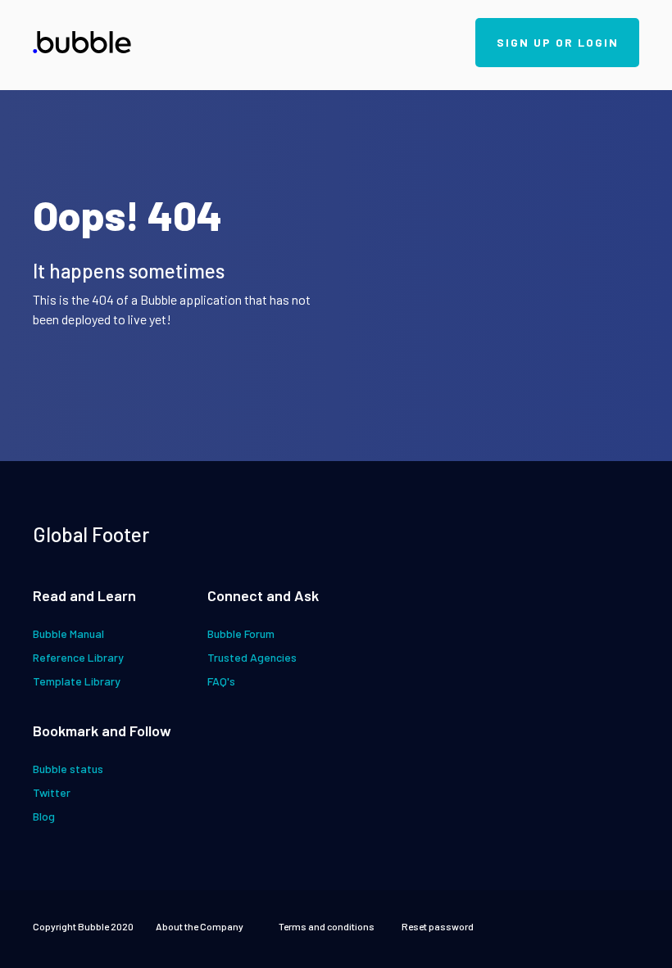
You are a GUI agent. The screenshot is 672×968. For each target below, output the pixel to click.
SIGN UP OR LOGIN (558, 42)
